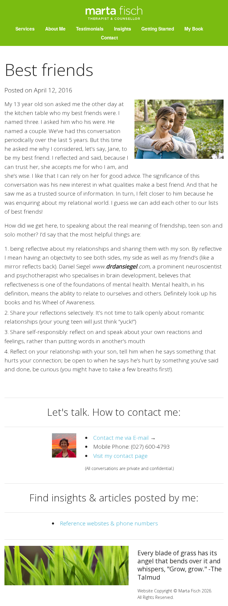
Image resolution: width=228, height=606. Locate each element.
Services (25, 28)
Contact (109, 37)
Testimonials (90, 28)
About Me (55, 28)
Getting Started (157, 28)
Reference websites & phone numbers (109, 523)
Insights (122, 28)
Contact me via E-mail (121, 438)
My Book (193, 28)
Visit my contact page (120, 456)
